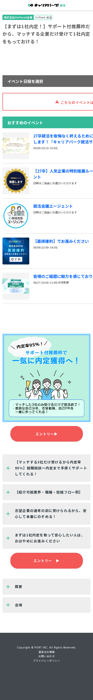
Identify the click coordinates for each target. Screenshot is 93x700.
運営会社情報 (46, 652)
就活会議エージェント (53, 206)
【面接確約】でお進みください (61, 241)
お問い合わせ (46, 656)
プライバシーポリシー (46, 660)
